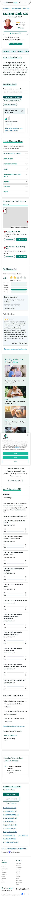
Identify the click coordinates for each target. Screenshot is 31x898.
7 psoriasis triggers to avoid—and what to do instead (15, 402)
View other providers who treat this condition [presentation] (13, 129)
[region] (15, 449)
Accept (15, 457)
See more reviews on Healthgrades (15, 349)
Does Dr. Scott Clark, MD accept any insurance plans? (14, 712)
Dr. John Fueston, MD (9, 808)
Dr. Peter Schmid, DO (9, 822)
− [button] (5, 212)
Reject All (15, 453)
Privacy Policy (17, 447)
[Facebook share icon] (17, 890)
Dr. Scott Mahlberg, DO (10, 811)
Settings (15, 461)
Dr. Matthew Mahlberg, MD (11, 815)
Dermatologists (16, 8)
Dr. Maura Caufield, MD (10, 818)
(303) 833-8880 (22, 256)
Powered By (5, 852)
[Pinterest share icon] (28, 890)
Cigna (6, 192)
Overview (6, 51)
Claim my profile (15, 481)
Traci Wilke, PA (23, 835)
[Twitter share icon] (25, 890)
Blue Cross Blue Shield (12, 153)
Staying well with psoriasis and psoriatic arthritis (14, 382)
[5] (18, 304)
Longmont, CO (16, 33)
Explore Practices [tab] (11, 803)
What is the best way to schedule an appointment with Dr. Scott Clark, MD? (14, 704)
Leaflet (12, 227)
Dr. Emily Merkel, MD (9, 839)
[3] (12, 304)
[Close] (28, 435)
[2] (8, 304)
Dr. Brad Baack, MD (9, 835)
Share (22, 28)
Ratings (27, 51)
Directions (10, 239)
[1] (5, 304)
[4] (15, 304)
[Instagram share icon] (20, 890)
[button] (26, 516)
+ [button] (5, 209)
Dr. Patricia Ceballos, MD (10, 842)
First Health (8, 159)
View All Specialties (9, 790)
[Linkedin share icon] (22, 890)
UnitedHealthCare (10, 164)
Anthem (6, 181)
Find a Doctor (6, 8)
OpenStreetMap (19, 227)
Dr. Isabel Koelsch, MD (10, 825)
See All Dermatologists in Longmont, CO (14, 849)
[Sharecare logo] (15, 888)
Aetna (6, 169)
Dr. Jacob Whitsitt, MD (9, 828)
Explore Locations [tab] (11, 799)
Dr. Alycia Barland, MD (10, 832)
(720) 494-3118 (22, 239)
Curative (7, 186)
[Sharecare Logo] (12, 2)
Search (20, 2)
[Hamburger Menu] (4, 2)
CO (24, 8)
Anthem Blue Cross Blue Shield (12, 175)
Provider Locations (17, 51)
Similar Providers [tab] (11, 794)
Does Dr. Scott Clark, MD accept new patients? (14, 720)
